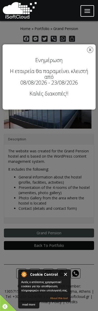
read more (28, 304)
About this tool (59, 298)
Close (65, 274)
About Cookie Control (24, 274)
